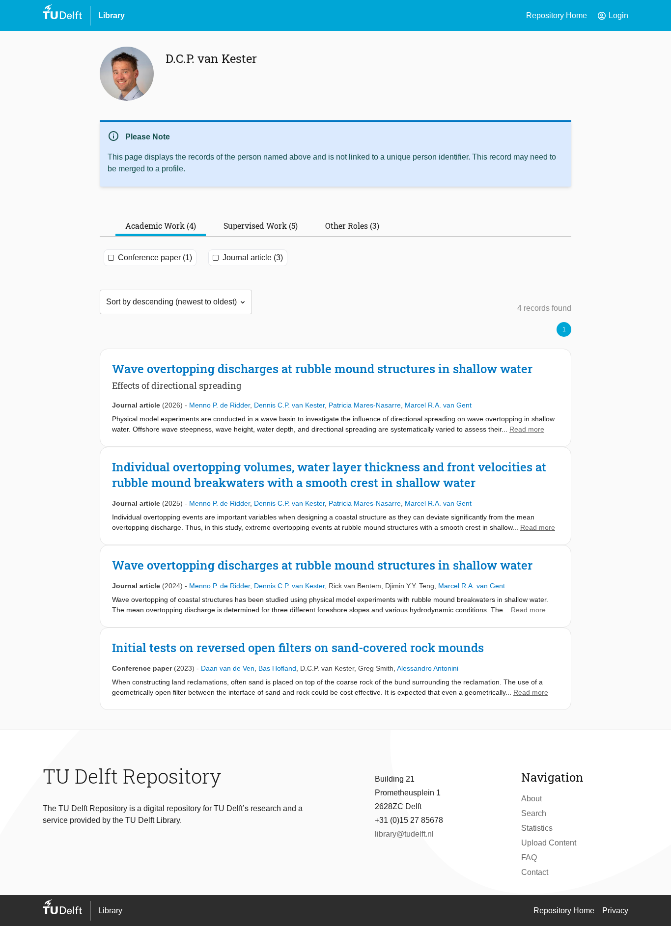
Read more (526, 429)
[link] (335, 398)
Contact (534, 872)
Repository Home (556, 15)
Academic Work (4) (160, 225)
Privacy (615, 910)
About (531, 798)
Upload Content (548, 843)
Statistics (537, 828)
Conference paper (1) (155, 257)
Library (111, 15)
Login (612, 16)
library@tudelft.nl (404, 834)
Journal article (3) (253, 257)
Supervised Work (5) (261, 225)
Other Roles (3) (352, 225)
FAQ (529, 857)
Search (533, 813)
